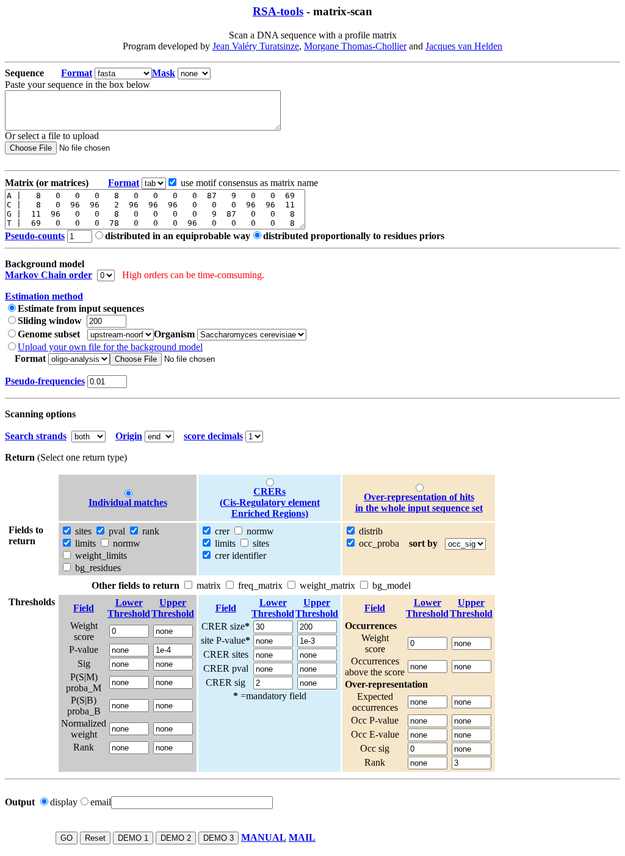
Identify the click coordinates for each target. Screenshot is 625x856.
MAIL (302, 837)
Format (76, 73)
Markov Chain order (48, 275)
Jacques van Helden (463, 46)
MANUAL (263, 837)
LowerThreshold (128, 608)
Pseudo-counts (35, 236)
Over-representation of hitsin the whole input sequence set (419, 502)
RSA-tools (278, 11)
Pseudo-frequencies (45, 381)
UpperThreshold (172, 608)
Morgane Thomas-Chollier (355, 46)
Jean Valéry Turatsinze (255, 46)
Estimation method (44, 296)
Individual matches (128, 502)
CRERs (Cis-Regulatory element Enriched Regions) (270, 502)
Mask (163, 73)
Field (83, 608)
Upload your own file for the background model (110, 347)
